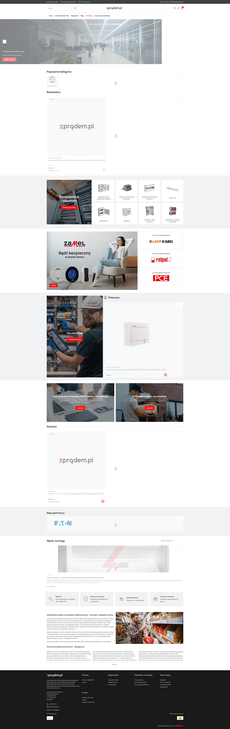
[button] (74, 8)
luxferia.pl (56, 710)
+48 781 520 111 (166, 2)
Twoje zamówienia (113, 680)
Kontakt (84, 682)
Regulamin (163, 680)
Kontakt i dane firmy (87, 697)
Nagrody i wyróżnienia (88, 702)
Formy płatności (138, 680)
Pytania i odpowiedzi (88, 680)
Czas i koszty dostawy (140, 682)
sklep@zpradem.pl (178, 2)
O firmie (84, 700)
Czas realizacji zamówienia (141, 684)
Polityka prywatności (165, 684)
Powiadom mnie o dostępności (104, 170)
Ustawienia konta (113, 682)
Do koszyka (165, 374)
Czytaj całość (51, 586)
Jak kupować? (164, 687)
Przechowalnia (112, 684)
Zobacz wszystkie (166, 541)
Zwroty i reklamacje (165, 682)
